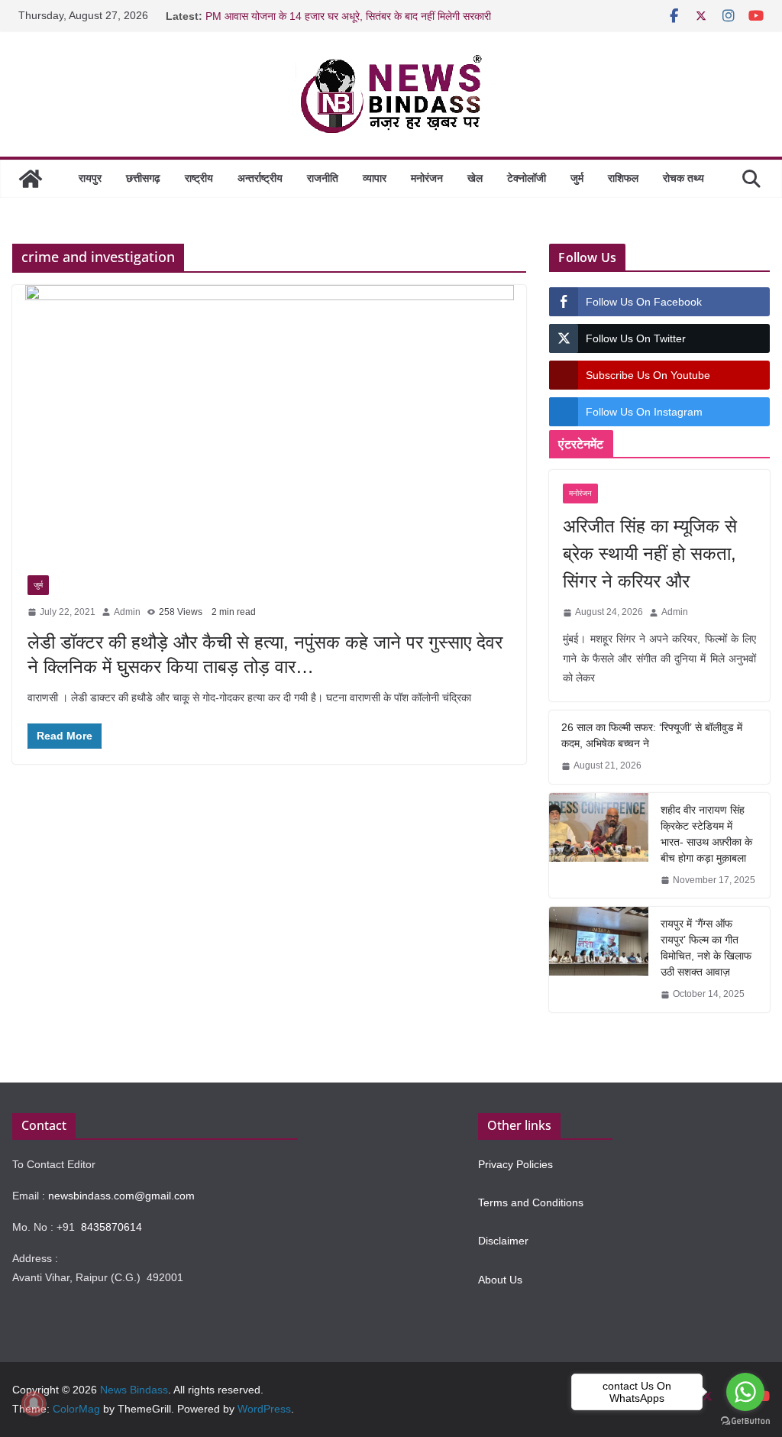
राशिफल (623, 178)
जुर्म (576, 178)
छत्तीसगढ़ (143, 178)
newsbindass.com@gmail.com (121, 1195)
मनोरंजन (427, 178)
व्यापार (374, 178)
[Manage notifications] (33, 1403)
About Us (500, 1280)
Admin (127, 612)
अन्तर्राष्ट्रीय (260, 178)
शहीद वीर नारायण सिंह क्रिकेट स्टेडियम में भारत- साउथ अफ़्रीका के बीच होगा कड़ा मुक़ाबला (706, 834)
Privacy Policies (515, 1164)
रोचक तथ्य (683, 178)
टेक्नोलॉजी (526, 178)
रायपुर (90, 178)
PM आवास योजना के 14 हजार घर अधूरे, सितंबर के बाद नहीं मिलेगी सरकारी (348, 16)
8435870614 (111, 1227)
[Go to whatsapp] (745, 1392)
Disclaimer (503, 1241)
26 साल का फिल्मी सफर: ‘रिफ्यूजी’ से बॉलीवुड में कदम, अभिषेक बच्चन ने (651, 735)
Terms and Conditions (530, 1202)
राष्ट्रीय (199, 178)
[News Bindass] (30, 178)
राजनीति (322, 178)
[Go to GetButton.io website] (745, 1421)
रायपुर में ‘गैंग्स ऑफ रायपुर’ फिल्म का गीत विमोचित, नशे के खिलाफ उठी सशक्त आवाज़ (706, 948)
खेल (475, 178)
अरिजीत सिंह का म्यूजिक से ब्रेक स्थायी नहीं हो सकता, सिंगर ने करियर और (650, 553)
